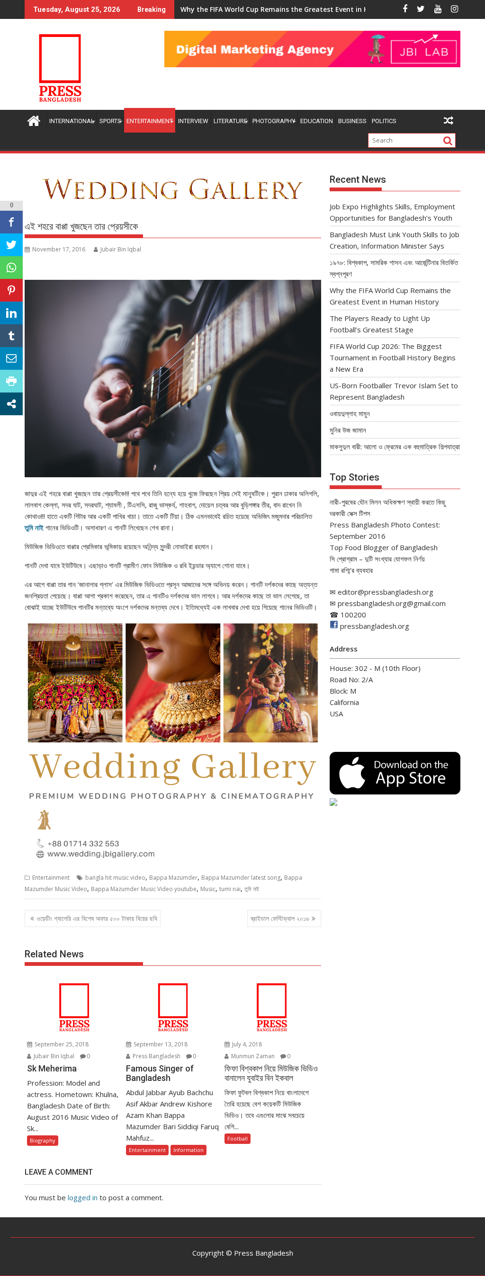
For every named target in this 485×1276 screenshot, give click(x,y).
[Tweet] (11, 244)
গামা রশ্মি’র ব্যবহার (351, 570)
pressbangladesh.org (374, 626)
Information (188, 1149)
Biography (42, 1140)
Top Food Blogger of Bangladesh (384, 547)
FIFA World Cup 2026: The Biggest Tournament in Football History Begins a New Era (393, 357)
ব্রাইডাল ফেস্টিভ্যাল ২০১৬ (280, 918)
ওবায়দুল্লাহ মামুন (350, 413)
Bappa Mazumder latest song (240, 878)
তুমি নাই (34, 527)
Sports (110, 121)
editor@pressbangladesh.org (385, 592)
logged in (83, 1197)
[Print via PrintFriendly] (11, 381)
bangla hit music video (115, 878)
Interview (193, 121)
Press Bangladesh (155, 1056)
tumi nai (230, 889)
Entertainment (149, 121)
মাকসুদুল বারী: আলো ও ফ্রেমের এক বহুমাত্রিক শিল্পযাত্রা (395, 446)
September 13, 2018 (160, 1044)
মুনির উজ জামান (348, 430)
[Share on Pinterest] (11, 290)
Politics (384, 121)
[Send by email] (11, 358)
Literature (230, 121)
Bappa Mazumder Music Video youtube (144, 889)
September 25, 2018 (61, 1044)
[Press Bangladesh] (33, 119)
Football (237, 1138)
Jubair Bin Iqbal (120, 249)
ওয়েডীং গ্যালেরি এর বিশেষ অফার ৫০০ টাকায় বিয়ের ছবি (96, 918)
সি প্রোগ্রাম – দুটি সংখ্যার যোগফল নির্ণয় (377, 558)
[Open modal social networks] (11, 404)
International (71, 121)
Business (352, 121)
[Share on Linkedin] (11, 313)
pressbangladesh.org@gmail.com (392, 603)
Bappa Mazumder (173, 878)
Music (208, 889)
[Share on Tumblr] (11, 335)
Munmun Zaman (252, 1056)
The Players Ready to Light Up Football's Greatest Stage (273, 9)
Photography (273, 121)
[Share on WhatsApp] (11, 267)
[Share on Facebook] (11, 222)
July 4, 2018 (246, 1044)
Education (316, 121)
